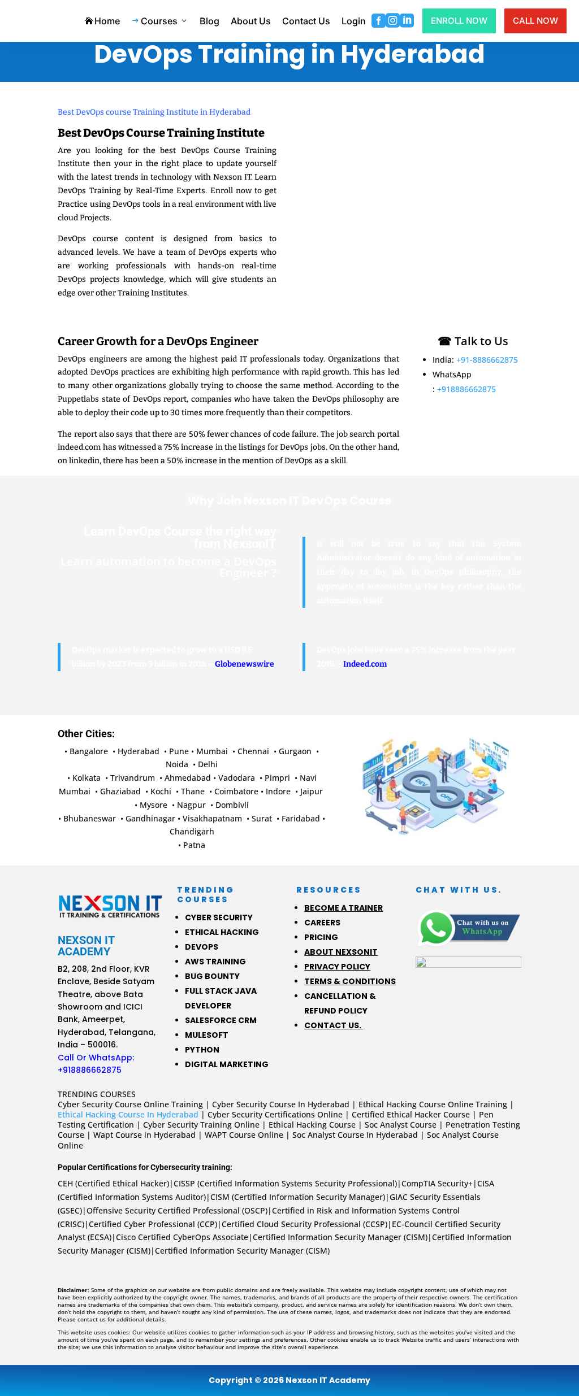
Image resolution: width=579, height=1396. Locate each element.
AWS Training (215, 961)
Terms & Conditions (350, 981)
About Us (251, 21)
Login (354, 21)
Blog (209, 21)
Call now (535, 20)
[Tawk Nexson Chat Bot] (468, 977)
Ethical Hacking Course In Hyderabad (128, 1114)
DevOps (201, 947)
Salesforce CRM (221, 1020)
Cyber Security (219, 917)
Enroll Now (459, 20)
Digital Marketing (227, 1064)
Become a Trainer (343, 908)
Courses (159, 21)
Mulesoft (206, 1035)
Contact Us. (333, 1025)
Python (202, 1049)
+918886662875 (466, 389)
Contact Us (306, 21)
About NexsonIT (341, 952)
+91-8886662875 (487, 359)
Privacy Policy (337, 966)
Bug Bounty (212, 976)
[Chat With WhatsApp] (468, 928)
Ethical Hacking (222, 932)
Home (102, 21)
